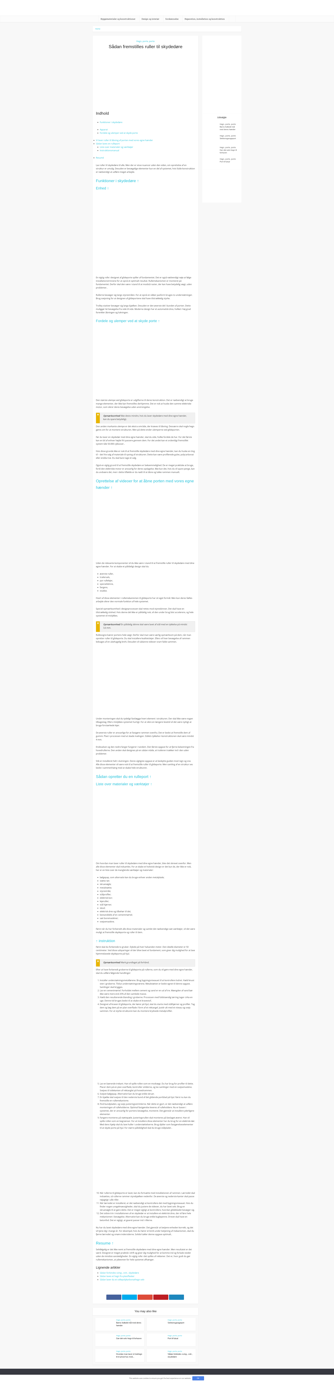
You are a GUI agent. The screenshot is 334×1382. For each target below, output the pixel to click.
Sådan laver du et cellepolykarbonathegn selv (122, 1279)
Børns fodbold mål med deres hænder (227, 128)
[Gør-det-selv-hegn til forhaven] (212, 151)
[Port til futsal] (212, 162)
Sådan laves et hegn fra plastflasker (117, 1276)
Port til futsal (173, 1338)
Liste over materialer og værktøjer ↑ (124, 784)
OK (198, 1378)
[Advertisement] (145, 80)
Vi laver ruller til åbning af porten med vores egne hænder (124, 140)
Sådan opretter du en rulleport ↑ (123, 776)
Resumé (100, 157)
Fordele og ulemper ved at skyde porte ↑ (128, 321)
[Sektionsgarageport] (212, 139)
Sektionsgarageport (176, 1323)
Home (97, 29)
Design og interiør (150, 18)
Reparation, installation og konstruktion (205, 18)
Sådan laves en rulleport (108, 143)
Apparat (104, 129)
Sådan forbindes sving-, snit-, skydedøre (119, 1272)
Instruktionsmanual (109, 150)
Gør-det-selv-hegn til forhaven (129, 1338)
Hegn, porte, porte (145, 41)
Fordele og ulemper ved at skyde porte (119, 133)
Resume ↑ (105, 1243)
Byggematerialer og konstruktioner (118, 18)
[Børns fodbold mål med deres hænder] (212, 127)
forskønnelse (171, 18)
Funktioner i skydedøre (111, 122)
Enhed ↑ (102, 188)
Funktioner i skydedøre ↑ (117, 181)
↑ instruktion (105, 941)
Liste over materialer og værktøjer (116, 147)
